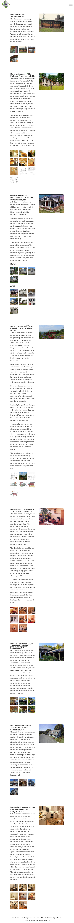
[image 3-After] (32, 293)
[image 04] (23, 619)
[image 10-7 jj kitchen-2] (23, 897)
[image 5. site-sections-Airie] (32, 476)
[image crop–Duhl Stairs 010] (14, 162)
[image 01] (23, 611)
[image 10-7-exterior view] (14, 50)
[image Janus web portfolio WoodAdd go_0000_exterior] (32, 50)
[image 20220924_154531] (23, 710)
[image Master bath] (32, 162)
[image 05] (32, 619)
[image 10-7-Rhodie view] (23, 50)
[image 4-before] (14, 280)
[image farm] (23, 302)
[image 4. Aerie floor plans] (14, 476)
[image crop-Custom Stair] (23, 154)
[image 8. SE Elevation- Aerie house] (32, 485)
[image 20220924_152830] (23, 701)
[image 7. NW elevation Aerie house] (23, 485)
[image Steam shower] (14, 171)
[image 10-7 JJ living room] (32, 897)
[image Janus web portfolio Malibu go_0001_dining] (14, 611)
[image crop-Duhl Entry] (32, 154)
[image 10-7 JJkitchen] (14, 905)
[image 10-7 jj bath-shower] (14, 897)
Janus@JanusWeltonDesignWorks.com (23, 917)
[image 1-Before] (14, 271)
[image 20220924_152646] (14, 701)
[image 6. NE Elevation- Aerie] (14, 485)
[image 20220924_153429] (14, 710)
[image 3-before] (32, 271)
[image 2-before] (23, 271)
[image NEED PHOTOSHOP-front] (14, 792)
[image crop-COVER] (32, 171)
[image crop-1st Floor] (14, 180)
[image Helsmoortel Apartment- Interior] (23, 783)
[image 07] (23, 628)
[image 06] (14, 628)
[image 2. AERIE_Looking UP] (23, 476)
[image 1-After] (14, 293)
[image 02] (32, 611)
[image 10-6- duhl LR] (14, 154)
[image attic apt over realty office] (14, 783)
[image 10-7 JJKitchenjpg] (23, 905)
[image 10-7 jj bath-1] (23, 888)
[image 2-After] (23, 293)
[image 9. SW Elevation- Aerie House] (14, 494)
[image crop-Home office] (23, 162)
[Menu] (70, 4)
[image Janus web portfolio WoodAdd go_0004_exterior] (14, 59)
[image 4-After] (14, 302)
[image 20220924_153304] (32, 701)
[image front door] (32, 302)
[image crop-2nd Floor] (23, 171)
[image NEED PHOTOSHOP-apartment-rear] (32, 783)
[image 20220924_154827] (32, 710)
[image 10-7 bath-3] (14, 888)
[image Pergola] (14, 311)
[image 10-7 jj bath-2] (32, 888)
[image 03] (14, 619)
